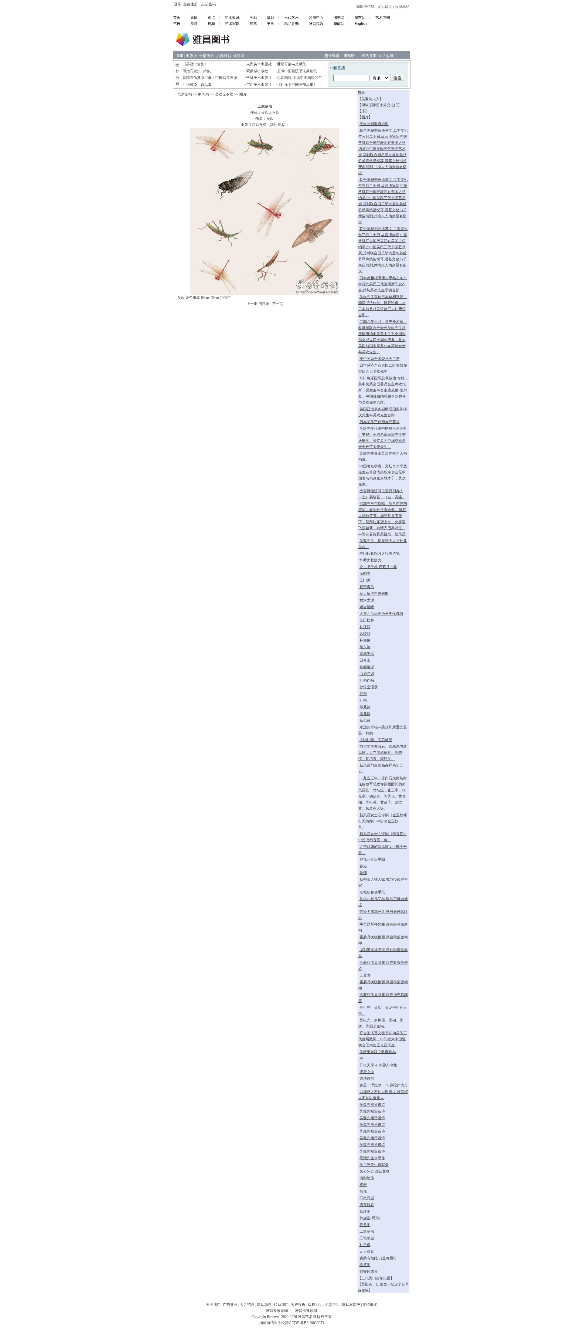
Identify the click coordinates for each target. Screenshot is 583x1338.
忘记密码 (208, 4)
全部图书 (206, 56)
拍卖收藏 (232, 17)
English (360, 24)
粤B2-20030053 (312, 1323)
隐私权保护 (351, 1304)
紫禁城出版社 (257, 71)
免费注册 (190, 4)
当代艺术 (291, 17)
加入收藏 (386, 56)
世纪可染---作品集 (197, 85)
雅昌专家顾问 (277, 1311)
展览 (253, 24)
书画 (270, 24)
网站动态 (264, 1304)
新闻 (194, 17)
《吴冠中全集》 (195, 64)
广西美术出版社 (259, 85)
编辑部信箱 (365, 7)
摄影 (270, 17)
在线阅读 (237, 56)
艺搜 (176, 24)
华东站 (359, 17)
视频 (211, 24)
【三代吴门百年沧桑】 (376, 1278)
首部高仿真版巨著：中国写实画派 (209, 78)
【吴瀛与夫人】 (370, 99)
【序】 (363, 111)
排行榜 (221, 56)
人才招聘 (247, 1304)
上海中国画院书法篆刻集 (297, 71)
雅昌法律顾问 (306, 1311)
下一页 (277, 304)
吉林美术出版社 (259, 78)
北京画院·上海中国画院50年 (299, 78)
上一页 (252, 304)
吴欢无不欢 (224, 94)
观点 (211, 17)
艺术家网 (232, 24)
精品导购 (291, 24)
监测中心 (316, 17)
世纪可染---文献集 (291, 64)
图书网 (338, 17)
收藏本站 (402, 7)
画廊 (253, 17)
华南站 (338, 24)
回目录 (263, 304)
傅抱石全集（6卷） (197, 71)
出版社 (191, 56)
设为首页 (384, 7)
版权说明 (315, 1304)
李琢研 (349, 56)
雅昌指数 (316, 24)
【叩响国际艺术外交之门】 (379, 105)
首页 (176, 17)
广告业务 (230, 1304)
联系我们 (281, 1304)
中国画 (203, 94)
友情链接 (370, 1304)
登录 (177, 4)
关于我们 (213, 1304)
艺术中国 (382, 17)
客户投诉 (298, 1304)
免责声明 (332, 1304)
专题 (194, 24)
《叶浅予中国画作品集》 (297, 85)
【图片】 (365, 117)
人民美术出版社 (259, 64)
